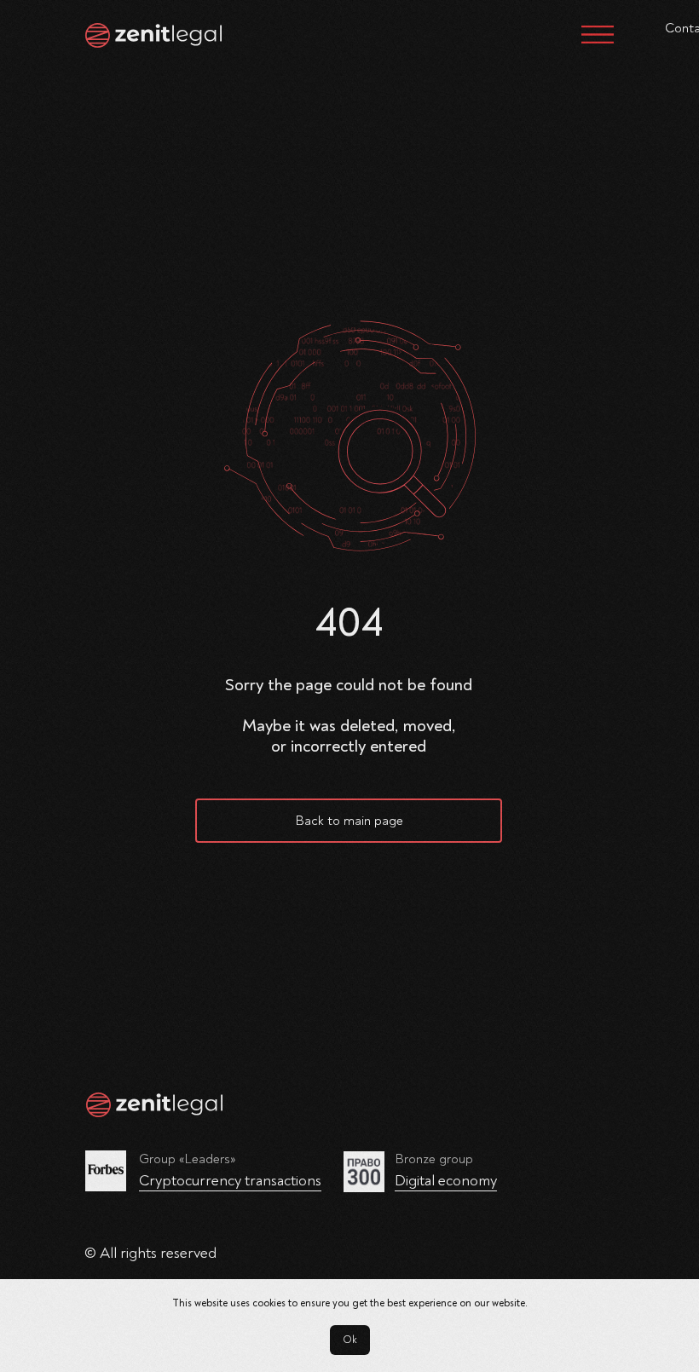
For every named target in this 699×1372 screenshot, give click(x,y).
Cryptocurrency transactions (230, 1180)
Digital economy (446, 1180)
